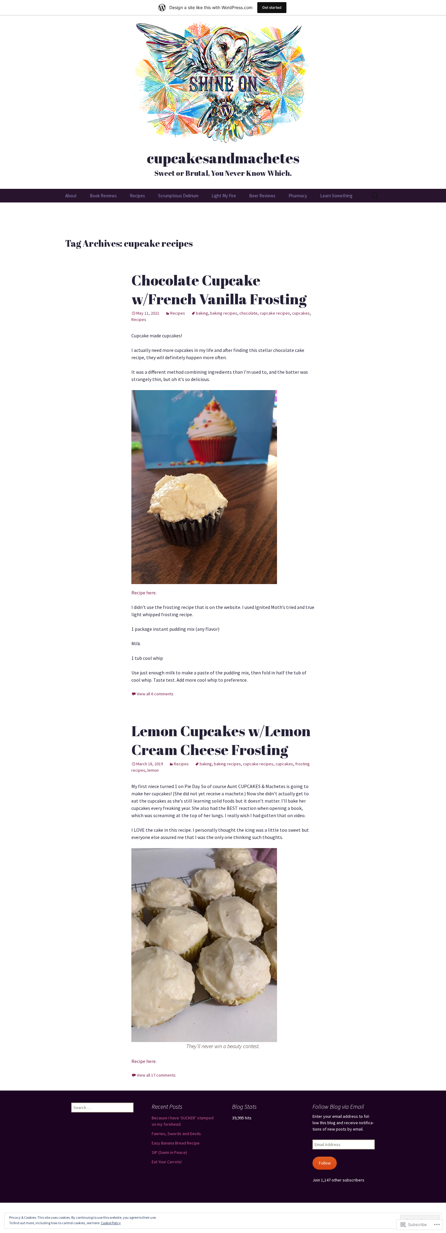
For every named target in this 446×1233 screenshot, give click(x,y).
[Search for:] (375, 196)
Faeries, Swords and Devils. (177, 1133)
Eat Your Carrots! (167, 1161)
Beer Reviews (262, 196)
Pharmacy (298, 196)
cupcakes (301, 313)
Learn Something (336, 196)
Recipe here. (144, 593)
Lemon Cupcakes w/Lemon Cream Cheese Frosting (221, 740)
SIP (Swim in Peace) (169, 1152)
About (71, 196)
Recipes (137, 196)
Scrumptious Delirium (178, 196)
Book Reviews (103, 196)
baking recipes (223, 313)
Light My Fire (223, 196)
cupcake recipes (275, 313)
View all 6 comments (155, 694)
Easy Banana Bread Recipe (176, 1143)
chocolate (248, 313)
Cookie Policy (111, 1223)
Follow (325, 1163)
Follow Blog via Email (338, 1106)
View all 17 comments (156, 1075)
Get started (272, 7)
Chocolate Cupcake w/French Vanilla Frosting (219, 289)
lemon (153, 770)
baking (202, 313)
